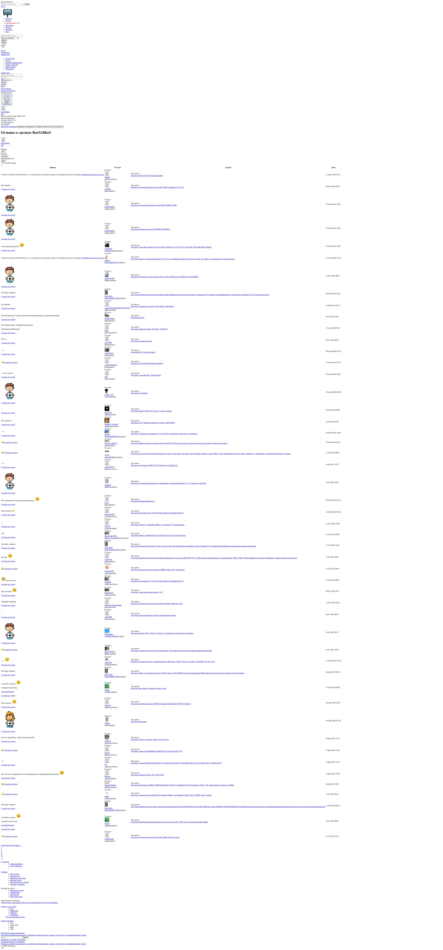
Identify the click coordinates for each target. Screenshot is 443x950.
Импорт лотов (15, 880)
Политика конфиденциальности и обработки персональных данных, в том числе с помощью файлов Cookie (43, 935)
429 (2, 114)
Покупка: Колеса (137, 318)
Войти (3, 84)
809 (106, 654)
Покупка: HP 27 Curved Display (143, 352)
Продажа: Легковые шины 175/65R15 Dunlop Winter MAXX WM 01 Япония (161, 704)
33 (105, 725)
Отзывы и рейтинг (17, 884)
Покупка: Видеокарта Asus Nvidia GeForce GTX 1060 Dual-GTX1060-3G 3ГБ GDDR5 (164, 277)
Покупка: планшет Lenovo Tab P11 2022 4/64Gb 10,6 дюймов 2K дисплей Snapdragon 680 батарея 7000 (171, 651)
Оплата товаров (7, 921)
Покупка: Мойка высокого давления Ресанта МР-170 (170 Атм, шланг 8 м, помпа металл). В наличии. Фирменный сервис (179, 443)
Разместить (5, 53)
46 (105, 321)
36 (105, 562)
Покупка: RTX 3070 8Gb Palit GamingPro (147, 363)
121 (106, 778)
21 (105, 333)
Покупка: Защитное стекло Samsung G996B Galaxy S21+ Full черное (158, 570)
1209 (106, 692)
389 (106, 280)
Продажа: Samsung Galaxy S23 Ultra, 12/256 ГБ (149, 329)
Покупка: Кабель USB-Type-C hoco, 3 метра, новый (151, 411)
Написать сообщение (9, 127)
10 (105, 209)
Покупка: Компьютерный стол (143, 501)
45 (105, 179)
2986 (106, 487)
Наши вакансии (16, 864)
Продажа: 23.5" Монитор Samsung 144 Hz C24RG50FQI (153, 423)
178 (106, 767)
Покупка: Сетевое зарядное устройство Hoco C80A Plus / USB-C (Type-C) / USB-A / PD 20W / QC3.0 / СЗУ (173, 662)
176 (106, 397)
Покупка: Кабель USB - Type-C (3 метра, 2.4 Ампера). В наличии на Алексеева (162, 633)
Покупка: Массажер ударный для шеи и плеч (148, 688)
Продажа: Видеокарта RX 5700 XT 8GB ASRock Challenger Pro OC (157, 513)
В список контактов (56, 127)
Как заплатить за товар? (19, 882)
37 (105, 517)
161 (106, 573)
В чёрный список (42, 127)
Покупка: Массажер (139, 722)
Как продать (15, 876)
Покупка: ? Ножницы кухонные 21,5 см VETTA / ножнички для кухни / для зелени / (164, 434)
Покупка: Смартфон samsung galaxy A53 (147, 592)
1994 (106, 426)
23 (105, 379)
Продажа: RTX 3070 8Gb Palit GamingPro (147, 176)
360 (106, 310)
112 (106, 743)
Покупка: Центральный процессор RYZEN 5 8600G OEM (154, 205)
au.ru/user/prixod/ (7, 692)
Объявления (15, 892)
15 (105, 841)
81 (105, 469)
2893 (106, 787)
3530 (112, 251)
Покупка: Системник (139, 393)
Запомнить (7, 80)
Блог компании (16, 866)
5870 (115, 437)
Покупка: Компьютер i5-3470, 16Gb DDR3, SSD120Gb (152, 306)
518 (106, 707)
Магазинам (14, 895)
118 (106, 584)
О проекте (5, 862)
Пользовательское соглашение (13, 933)
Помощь (4, 872)
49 (105, 755)
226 (106, 595)
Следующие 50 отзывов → (11, 845)
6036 (114, 636)
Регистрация (6, 89)
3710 (115, 298)
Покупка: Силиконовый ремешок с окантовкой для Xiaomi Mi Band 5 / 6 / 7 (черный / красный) (168, 483)
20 (105, 345)
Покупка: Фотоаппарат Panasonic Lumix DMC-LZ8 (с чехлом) (155, 837)
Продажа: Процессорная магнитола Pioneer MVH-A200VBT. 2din (156, 604)
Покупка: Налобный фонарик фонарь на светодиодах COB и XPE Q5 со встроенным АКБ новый (169, 822)
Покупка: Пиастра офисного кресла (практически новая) (153, 615)
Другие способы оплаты (15, 917)
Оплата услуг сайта (8, 907)
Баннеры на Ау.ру (17, 890)
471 (115, 262)
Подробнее (85, 175)
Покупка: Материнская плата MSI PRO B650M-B (150, 229)
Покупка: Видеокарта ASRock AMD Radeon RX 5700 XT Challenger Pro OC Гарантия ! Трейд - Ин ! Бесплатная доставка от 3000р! (182, 785)
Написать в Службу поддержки (13, 940)
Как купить (14, 874)
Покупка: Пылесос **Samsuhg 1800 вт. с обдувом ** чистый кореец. (158, 525)
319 (106, 798)
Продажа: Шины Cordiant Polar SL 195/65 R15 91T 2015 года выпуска (158, 535)
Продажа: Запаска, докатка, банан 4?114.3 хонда (150, 740)
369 (106, 415)
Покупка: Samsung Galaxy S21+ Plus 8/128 (147, 775)
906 (116, 538)
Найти (4, 40)
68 (105, 191)
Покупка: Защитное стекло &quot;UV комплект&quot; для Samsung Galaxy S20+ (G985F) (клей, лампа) (171, 795)
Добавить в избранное (26, 127)
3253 (106, 665)
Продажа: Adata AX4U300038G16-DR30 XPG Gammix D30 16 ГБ (156, 751)
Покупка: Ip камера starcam (141, 341)
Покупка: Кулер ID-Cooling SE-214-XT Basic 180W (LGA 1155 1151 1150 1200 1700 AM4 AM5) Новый (171, 247)
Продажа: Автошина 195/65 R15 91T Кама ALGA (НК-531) (154, 465)
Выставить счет (16, 897)
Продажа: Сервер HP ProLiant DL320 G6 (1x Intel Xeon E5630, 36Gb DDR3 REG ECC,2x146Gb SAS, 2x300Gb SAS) (176, 763)
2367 (106, 528)
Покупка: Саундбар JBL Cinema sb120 (146, 375)
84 (105, 505)
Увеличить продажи (18, 878)
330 (112, 457)
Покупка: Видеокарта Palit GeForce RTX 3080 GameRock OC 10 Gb (157, 187)
